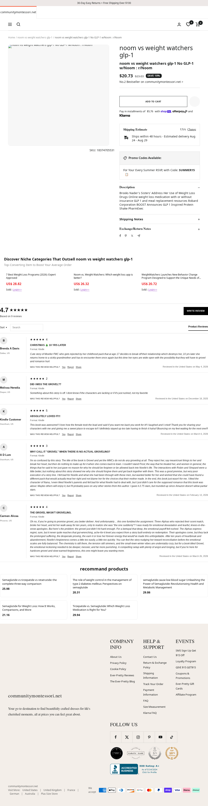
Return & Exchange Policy (155, 665)
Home (11, 37)
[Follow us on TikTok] (171, 737)
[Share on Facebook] (120, 235)
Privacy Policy (118, 663)
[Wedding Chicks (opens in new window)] (116, 753)
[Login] (179, 24)
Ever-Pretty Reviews (122, 675)
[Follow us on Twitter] (126, 737)
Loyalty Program (186, 661)
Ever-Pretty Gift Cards (185, 686)
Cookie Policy (118, 669)
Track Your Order (153, 684)
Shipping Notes (131, 219)
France (71, 790)
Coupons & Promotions (183, 676)
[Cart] (198, 24)
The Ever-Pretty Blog (122, 681)
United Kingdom (52, 790)
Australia (30, 793)
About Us (115, 657)
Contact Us (150, 657)
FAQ (145, 700)
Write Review (196, 311)
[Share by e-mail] (139, 235)
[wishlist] (188, 24)
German (14, 793)
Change (191, 129)
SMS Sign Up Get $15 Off (186, 653)
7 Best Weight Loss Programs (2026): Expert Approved (31, 276)
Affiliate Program (186, 694)
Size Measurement (154, 707)
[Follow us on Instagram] (138, 737)
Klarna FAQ (150, 713)
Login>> (17, 289)
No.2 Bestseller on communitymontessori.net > (151, 82)
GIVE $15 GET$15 (186, 667)
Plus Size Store (49, 793)
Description (127, 187)
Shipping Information (150, 675)
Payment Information (150, 692)
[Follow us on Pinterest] (149, 737)
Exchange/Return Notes (135, 229)
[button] (194, 101)
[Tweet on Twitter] (132, 235)
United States (30, 790)
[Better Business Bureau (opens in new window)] (135, 769)
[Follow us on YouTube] (160, 737)
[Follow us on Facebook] (115, 737)
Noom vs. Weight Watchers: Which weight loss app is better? (103, 276)
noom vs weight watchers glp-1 (34, 37)
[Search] (18, 24)
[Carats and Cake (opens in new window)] (135, 753)
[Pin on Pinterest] (126, 235)
